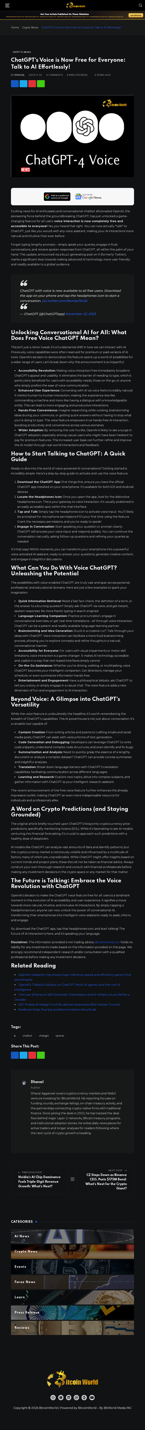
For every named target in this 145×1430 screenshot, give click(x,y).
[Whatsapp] (41, 83)
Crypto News (30, 27)
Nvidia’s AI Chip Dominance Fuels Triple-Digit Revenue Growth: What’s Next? (39, 1182)
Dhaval (19, 75)
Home (15, 27)
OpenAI (60, 1035)
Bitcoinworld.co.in (108, 942)
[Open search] (140, 5)
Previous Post (32, 1172)
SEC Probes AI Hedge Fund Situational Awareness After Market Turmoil (69, 1004)
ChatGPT (44, 1035)
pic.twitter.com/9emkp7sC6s (64, 301)
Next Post (116, 1170)
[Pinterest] (32, 83)
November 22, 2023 (80, 314)
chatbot (27, 1035)
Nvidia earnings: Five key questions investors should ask (57, 1009)
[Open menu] (7, 5)
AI (15, 1035)
